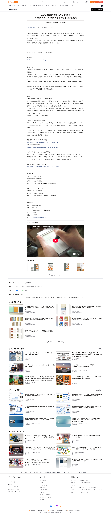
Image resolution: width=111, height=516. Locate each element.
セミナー (42, 499)
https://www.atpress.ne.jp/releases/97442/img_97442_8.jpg (42, 142)
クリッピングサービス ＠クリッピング (80, 480)
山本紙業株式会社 (31, 27)
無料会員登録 (43, 480)
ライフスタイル (39, 5)
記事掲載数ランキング (13, 489)
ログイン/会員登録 (97, 2)
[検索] (102, 6)
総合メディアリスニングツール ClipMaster (81, 482)
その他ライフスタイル (31, 286)
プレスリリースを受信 (82, 2)
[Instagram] (57, 506)
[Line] (23, 290)
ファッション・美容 (30, 5)
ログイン (42, 482)
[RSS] (60, 506)
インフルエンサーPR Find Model (79, 485)
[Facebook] (17, 290)
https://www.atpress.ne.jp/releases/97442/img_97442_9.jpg (42, 147)
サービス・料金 (12, 482)
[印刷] (26, 290)
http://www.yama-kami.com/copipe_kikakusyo (39, 60)
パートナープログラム (42, 510)
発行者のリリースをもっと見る (55, 341)
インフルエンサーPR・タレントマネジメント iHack (83, 487)
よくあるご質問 (43, 489)
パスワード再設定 (44, 485)
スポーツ (46, 5)
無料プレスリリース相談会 (46, 497)
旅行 (23, 5)
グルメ (19, 5)
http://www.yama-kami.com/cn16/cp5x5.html (38, 55)
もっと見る (98, 348)
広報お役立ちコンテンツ (14, 491)
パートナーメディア (13, 486)
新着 (10, 5)
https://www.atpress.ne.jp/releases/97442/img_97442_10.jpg (43, 166)
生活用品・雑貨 (20, 286)
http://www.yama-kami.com (39, 217)
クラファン (72, 5)
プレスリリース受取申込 (45, 494)
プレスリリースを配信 (69, 2)
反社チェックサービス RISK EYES (79, 492)
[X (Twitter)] (20, 290)
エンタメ (14, 5)
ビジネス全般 (41, 286)
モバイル (62, 5)
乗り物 (66, 5)
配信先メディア (12, 484)
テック (57, 5)
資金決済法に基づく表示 (74, 510)
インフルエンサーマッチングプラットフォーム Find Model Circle (86, 489)
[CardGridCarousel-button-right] (83, 267)
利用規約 (52, 510)
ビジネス (52, 5)
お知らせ (42, 492)
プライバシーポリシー (61, 510)
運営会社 (33, 510)
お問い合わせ (43, 487)
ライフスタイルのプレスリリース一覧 (22, 472)
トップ (9, 472)
